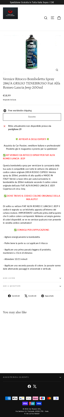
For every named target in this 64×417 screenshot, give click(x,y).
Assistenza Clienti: (16, 377)
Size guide (9, 278)
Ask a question (12, 286)
